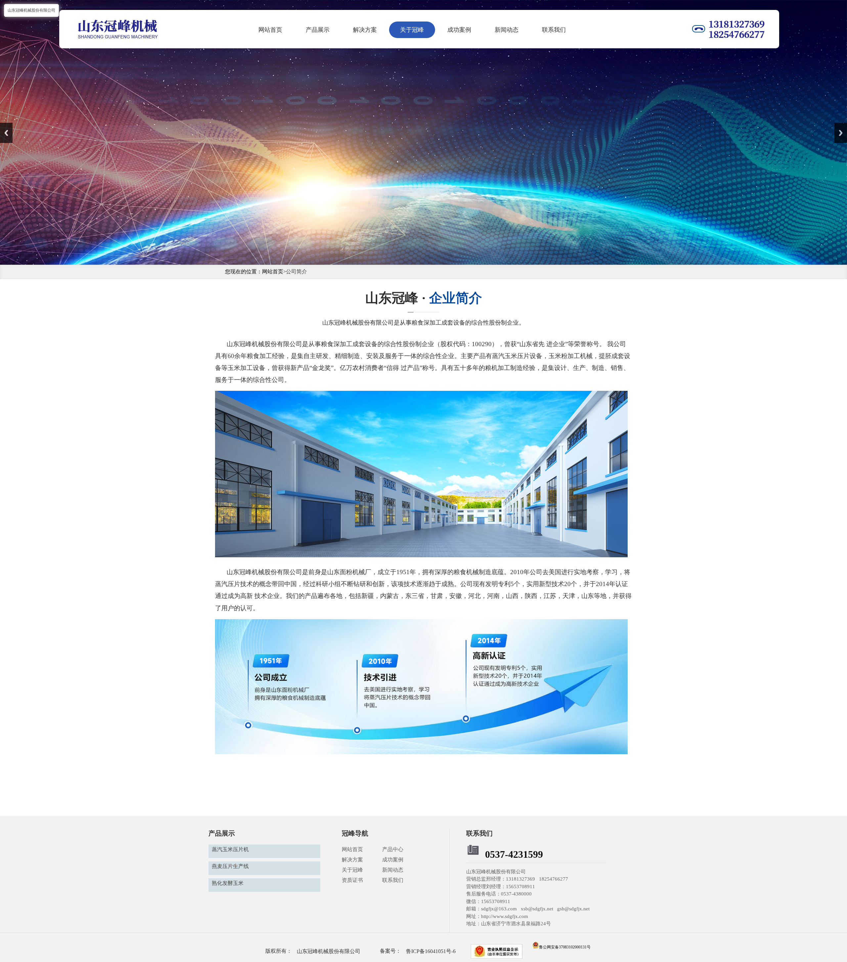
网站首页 (270, 29)
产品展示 (318, 29)
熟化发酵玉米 (228, 883)
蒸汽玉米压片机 (230, 849)
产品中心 (393, 849)
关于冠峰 (412, 29)
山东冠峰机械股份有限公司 (328, 951)
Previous (6, 133)
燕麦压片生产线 (230, 866)
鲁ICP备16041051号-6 (431, 951)
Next (840, 133)
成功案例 (459, 29)
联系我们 (554, 29)
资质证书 (352, 880)
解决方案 (365, 29)
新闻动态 (506, 29)
